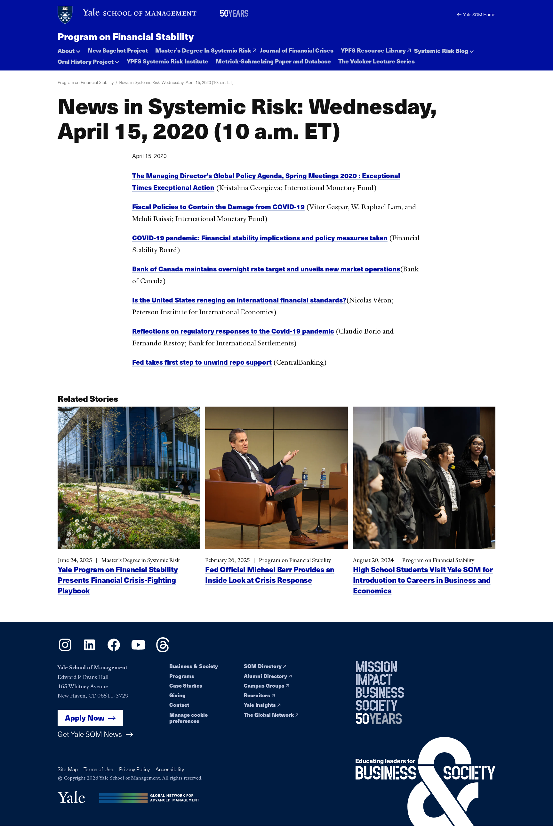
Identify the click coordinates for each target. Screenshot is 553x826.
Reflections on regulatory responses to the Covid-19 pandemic (233, 330)
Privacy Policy (134, 769)
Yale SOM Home (479, 15)
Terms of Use (98, 769)
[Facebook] (113, 650)
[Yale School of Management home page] (127, 15)
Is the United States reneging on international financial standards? (239, 299)
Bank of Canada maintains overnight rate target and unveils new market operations (266, 268)
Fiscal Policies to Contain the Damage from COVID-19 (218, 206)
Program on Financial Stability (125, 36)
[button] (69, 49)
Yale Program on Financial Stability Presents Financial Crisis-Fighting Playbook (118, 580)
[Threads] (162, 650)
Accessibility (170, 769)
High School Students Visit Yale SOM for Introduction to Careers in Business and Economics (423, 580)
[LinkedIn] (89, 650)
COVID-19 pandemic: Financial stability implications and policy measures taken (260, 237)
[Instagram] (65, 650)
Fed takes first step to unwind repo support (202, 362)
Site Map (68, 769)
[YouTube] (138, 650)
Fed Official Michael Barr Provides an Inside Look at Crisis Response (269, 574)
